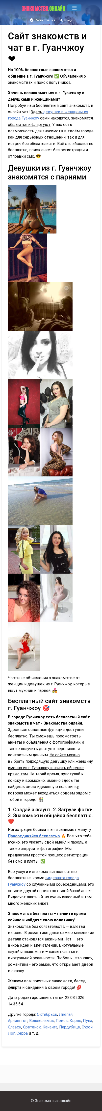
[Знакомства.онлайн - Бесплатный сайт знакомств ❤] (44, 8)
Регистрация (44, 20)
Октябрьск (47, 1014)
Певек (62, 1020)
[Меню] (74, 7)
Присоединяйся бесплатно (34, 836)
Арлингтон (17, 1020)
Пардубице (69, 1027)
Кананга (50, 1027)
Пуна (87, 1020)
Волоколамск (41, 1020)
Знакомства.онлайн (53, 1100)
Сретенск (32, 1027)
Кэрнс (75, 1020)
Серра (22, 1033)
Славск (14, 1027)
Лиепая (66, 1014)
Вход (68, 20)
